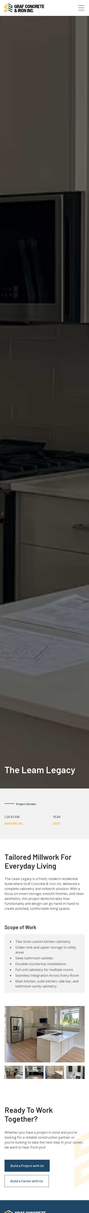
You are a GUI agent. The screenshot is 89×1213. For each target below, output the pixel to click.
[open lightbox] (45, 1034)
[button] (81, 8)
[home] (24, 8)
